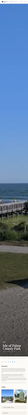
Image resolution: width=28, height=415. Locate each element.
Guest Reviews (5, 413)
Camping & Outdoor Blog (13, 2)
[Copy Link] (16, 362)
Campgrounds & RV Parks (12, 358)
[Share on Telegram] (14, 362)
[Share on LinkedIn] (12, 362)
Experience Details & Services (8, 407)
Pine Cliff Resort (4, 358)
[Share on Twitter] (10, 362)
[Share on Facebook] (8, 362)
